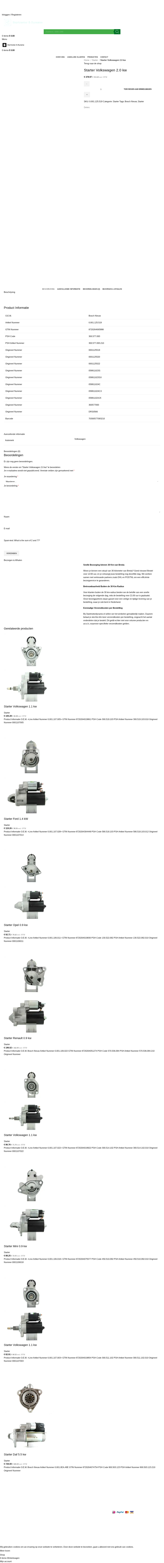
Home (87, 60)
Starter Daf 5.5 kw (15, 1454)
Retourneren (7, 1536)
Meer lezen (5, 1551)
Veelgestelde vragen (11, 1516)
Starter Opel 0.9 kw (16, 925)
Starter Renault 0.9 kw (17, 1038)
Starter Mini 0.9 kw (15, 1246)
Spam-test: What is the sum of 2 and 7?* (22, 540)
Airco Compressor (92, 1516)
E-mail (7, 528)
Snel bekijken (7, 734)
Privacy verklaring (51, 1521)
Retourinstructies (9, 1540)
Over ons (6, 1507)
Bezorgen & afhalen (11, 1531)
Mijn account (48, 1512)
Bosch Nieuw (131, 101)
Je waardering (11, 476)
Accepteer (17, 1551)
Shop (45, 1507)
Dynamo (88, 1512)
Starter (95, 60)
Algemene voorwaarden (54, 1516)
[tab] (48, 289)
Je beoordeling (11, 486)
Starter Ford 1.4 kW (16, 818)
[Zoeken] (117, 31)
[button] (7, 727)
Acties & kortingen (92, 1526)
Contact (5, 1512)
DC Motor (88, 1507)
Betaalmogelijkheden (11, 1526)
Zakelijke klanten (9, 1521)
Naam (6, 517)
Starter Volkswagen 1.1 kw (20, 706)
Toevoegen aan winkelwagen (137, 89)
